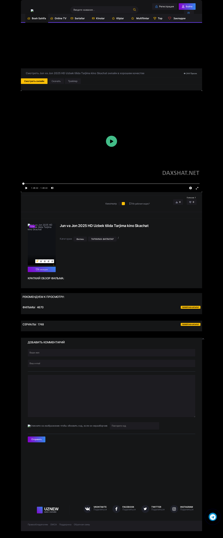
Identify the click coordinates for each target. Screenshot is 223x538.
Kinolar (100, 18)
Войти (188, 6)
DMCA (53, 524)
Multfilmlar (142, 18)
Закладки (179, 18)
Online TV (60, 18)
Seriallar (80, 18)
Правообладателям (38, 524)
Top (160, 18)
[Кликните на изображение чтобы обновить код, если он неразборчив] (67, 426)
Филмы (80, 239)
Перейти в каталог (190, 307)
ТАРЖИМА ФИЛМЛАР (102, 239)
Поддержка (65, 524)
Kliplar (120, 18)
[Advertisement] (111, 45)
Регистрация (166, 6)
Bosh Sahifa (39, 18)
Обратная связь (82, 524)
